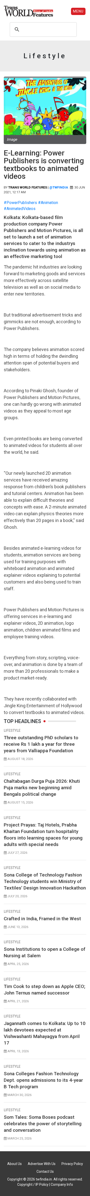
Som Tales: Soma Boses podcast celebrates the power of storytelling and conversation (43, 1123)
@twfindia (58, 187)
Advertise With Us (42, 1164)
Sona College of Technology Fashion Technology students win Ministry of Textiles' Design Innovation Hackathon (45, 881)
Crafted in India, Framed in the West (42, 919)
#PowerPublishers (20, 202)
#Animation (48, 202)
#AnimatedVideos (20, 208)
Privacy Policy (72, 1164)
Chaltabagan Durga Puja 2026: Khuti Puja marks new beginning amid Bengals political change (42, 787)
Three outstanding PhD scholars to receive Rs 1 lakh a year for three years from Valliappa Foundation (41, 744)
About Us (14, 1164)
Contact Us (45, 1172)
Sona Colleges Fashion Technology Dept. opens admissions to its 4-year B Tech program (43, 1080)
